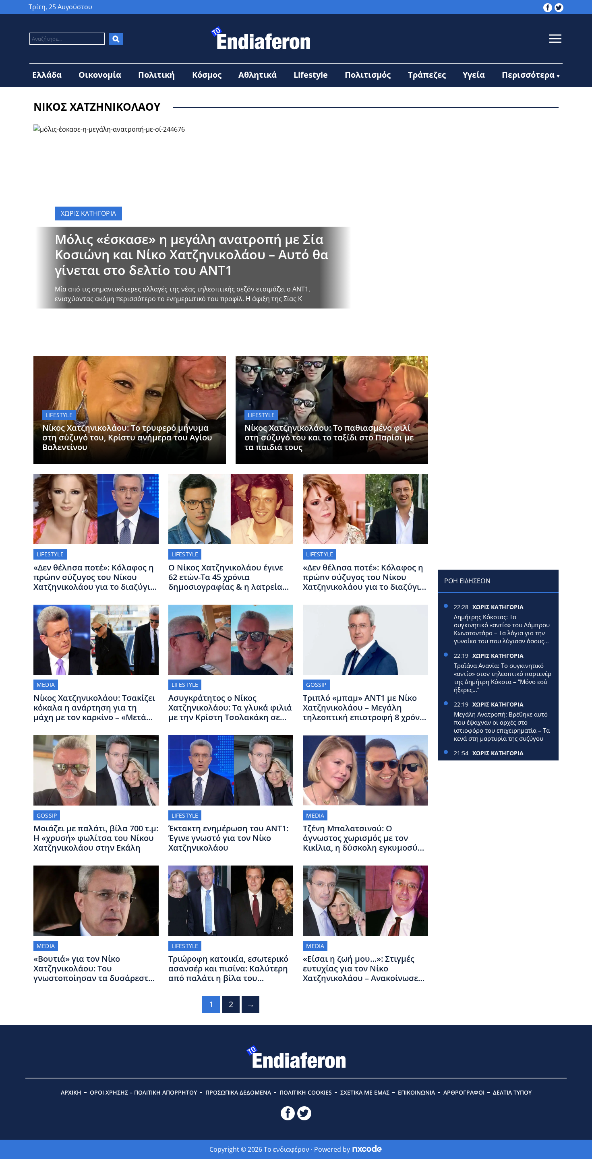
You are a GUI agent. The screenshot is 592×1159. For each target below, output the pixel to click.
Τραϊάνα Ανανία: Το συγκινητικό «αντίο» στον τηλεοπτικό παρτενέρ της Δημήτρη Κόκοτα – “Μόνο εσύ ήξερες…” (502, 677)
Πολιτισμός (368, 74)
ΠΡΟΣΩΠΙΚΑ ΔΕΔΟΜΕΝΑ (238, 1092)
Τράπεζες (427, 74)
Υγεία (474, 74)
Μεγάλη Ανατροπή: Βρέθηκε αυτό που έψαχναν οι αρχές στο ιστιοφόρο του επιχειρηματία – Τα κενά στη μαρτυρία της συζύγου (502, 726)
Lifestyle (311, 74)
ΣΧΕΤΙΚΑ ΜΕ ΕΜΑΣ (364, 1092)
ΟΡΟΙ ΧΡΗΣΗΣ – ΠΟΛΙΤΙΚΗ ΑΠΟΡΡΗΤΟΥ (143, 1092)
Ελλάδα (47, 74)
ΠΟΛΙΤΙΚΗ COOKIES (305, 1092)
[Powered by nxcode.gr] (367, 1149)
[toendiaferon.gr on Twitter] (559, 6)
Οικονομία (100, 74)
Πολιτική (156, 74)
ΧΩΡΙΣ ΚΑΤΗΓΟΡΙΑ (498, 607)
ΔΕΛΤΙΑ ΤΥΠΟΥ (512, 1092)
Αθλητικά (257, 74)
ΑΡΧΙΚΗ (71, 1092)
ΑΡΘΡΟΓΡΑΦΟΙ (463, 1092)
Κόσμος (206, 74)
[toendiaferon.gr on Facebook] (547, 6)
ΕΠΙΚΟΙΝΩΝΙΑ (416, 1092)
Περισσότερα (528, 74)
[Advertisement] (498, 174)
